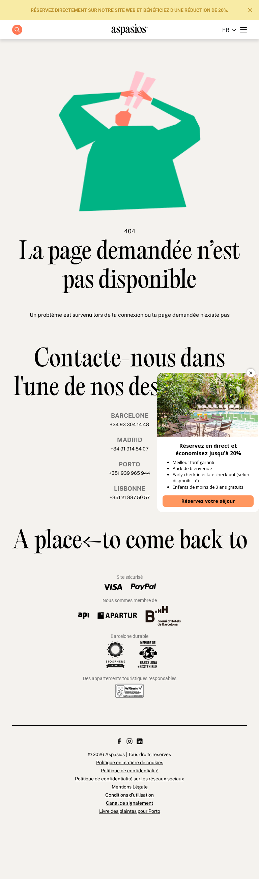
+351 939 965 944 (129, 473)
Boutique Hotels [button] (125, 53)
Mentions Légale (130, 787)
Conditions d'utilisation (129, 795)
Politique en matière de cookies (129, 762)
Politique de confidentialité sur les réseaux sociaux (129, 778)
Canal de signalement (129, 803)
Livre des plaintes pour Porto (129, 811)
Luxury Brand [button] (125, 68)
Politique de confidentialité (130, 770)
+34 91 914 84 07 (129, 448)
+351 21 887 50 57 (130, 497)
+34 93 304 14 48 (129, 424)
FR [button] (225, 30)
